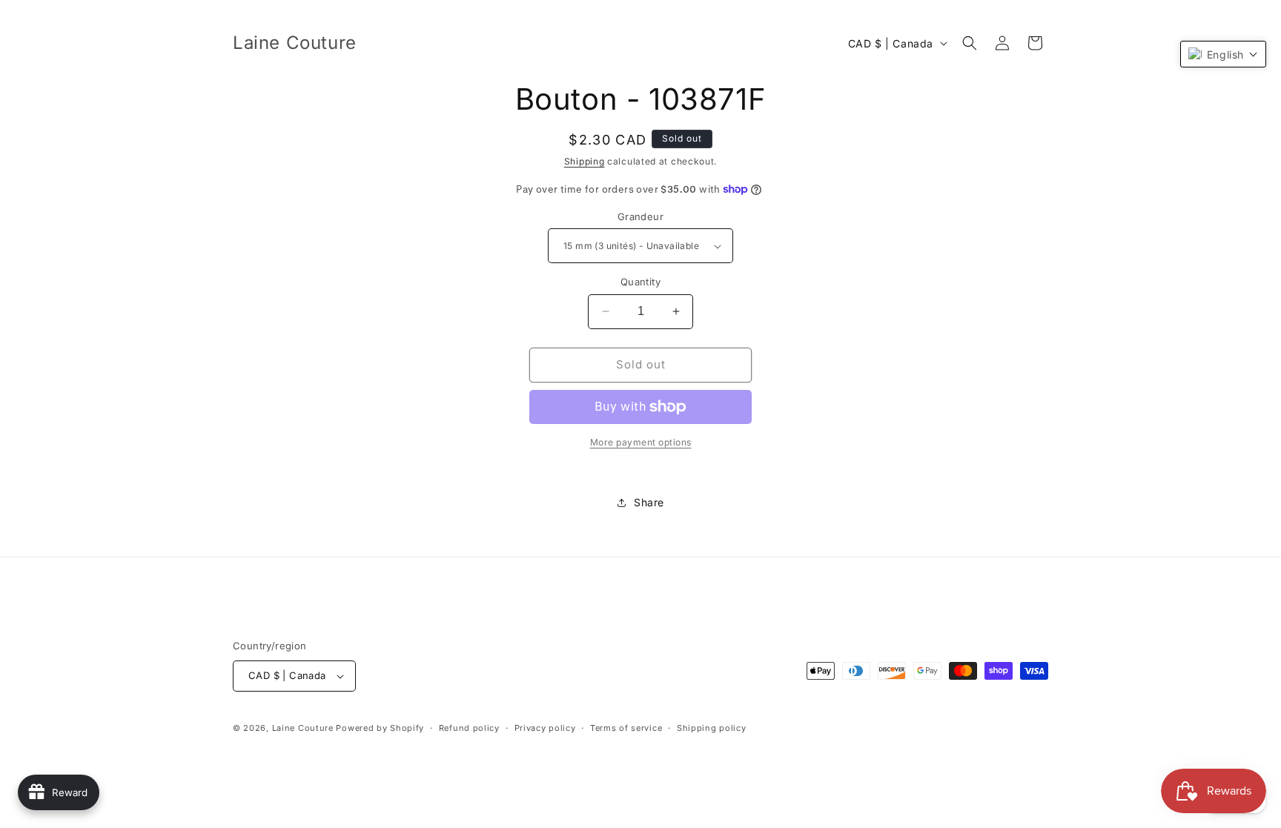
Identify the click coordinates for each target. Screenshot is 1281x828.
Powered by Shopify (380, 728)
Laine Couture (303, 728)
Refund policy (469, 728)
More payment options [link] (641, 442)
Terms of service (626, 728)
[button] (969, 43)
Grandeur (640, 216)
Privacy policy (545, 728)
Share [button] (649, 502)
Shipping (584, 161)
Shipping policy (712, 728)
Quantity (640, 282)
